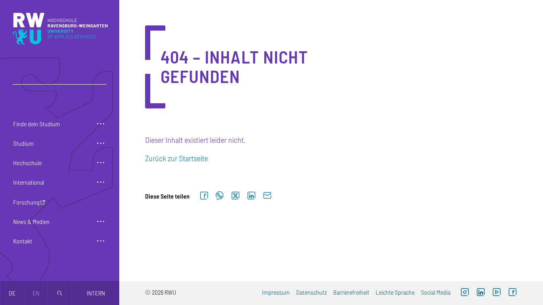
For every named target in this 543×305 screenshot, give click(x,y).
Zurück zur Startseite (176, 158)
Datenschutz (311, 292)
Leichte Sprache (395, 292)
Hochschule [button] (27, 162)
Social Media (435, 292)
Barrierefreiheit (351, 292)
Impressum (276, 292)
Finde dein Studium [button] (36, 123)
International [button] (28, 182)
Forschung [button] (26, 202)
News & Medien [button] (31, 221)
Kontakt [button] (22, 241)
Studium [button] (23, 143)
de (12, 293)
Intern (96, 293)
